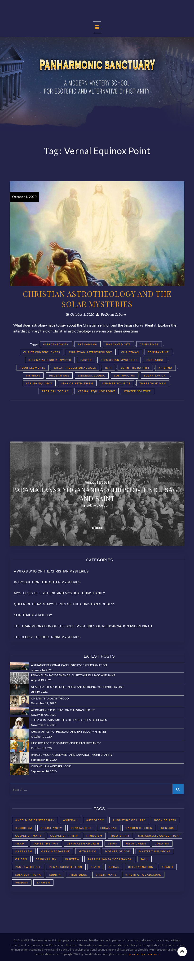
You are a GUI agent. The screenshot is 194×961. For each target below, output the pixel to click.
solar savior (155, 375)
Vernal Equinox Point (96, 391)
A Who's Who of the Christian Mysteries (51, 571)
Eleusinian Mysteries (119, 359)
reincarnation (141, 866)
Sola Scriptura (28, 874)
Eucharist (155, 359)
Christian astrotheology (90, 352)
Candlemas (149, 344)
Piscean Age (59, 375)
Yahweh (43, 882)
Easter (86, 359)
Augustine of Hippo (129, 820)
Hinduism (94, 835)
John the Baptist (135, 367)
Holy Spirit (120, 835)
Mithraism (88, 851)
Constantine (158, 352)
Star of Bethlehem (77, 383)
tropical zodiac (55, 391)
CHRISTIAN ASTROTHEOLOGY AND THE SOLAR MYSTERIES (97, 298)
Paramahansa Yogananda (110, 859)
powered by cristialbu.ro (144, 954)
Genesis (167, 827)
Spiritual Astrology (33, 615)
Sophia (55, 874)
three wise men (153, 383)
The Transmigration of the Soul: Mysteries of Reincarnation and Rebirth (83, 626)
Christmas (130, 352)
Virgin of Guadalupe (143, 874)
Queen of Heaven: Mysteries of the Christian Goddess (64, 604)
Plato (95, 866)
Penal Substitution (65, 866)
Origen (21, 859)
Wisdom (21, 882)
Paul (144, 859)
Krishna (165, 367)
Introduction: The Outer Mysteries (47, 582)
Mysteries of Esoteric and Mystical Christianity (59, 593)
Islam (20, 843)
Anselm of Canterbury (35, 820)
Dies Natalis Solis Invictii (49, 359)
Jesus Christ (136, 843)
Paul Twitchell (28, 866)
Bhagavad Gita (118, 344)
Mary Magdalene (55, 851)
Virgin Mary (106, 874)
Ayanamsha (87, 344)
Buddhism (23, 827)
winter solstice (137, 391)
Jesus (112, 843)
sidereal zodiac (91, 375)
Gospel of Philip (64, 835)
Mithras (33, 375)
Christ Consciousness (41, 352)
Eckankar (108, 827)
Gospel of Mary (28, 835)
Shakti (167, 866)
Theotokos (78, 874)
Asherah (70, 820)
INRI (108, 367)
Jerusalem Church (83, 843)
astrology (95, 820)
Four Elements (32, 367)
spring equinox (39, 383)
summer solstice (116, 383)
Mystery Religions (155, 851)
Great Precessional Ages (75, 367)
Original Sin (46, 859)
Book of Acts (165, 820)
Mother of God (117, 851)
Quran (114, 866)
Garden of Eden (139, 827)
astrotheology (56, 344)
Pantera (72, 859)
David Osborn (115, 314)
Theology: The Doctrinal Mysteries (47, 637)
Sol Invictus (124, 375)
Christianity (51, 827)
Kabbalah (23, 851)
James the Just (46, 843)
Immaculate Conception (158, 835)
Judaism (162, 843)
